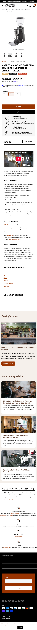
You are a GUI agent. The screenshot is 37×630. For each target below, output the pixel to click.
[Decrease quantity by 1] (3, 101)
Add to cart (19, 106)
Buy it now (18, 112)
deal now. (24, 118)
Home (3, 9)
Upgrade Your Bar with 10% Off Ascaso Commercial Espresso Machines (18, 1)
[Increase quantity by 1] (13, 101)
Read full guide (7, 363)
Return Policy (7, 286)
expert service (6, 547)
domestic (11, 515)
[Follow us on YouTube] (16, 601)
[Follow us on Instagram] (9, 601)
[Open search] (27, 6)
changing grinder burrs (14, 239)
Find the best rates (16, 123)
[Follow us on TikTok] (19, 601)
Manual (5, 277)
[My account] (30, 6)
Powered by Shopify (6, 618)
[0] (34, 6)
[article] (18, 397)
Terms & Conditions (8, 283)
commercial (3, 515)
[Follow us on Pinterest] (13, 601)
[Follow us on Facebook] (3, 601)
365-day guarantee (14, 513)
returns (8, 526)
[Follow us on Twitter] (6, 601)
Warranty (6, 280)
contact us (10, 235)
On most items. (18, 536)
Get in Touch (21, 85)
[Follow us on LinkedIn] (22, 601)
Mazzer (8, 9)
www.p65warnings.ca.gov (8, 499)
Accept (20, 627)
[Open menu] (2, 5)
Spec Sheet (6, 275)
